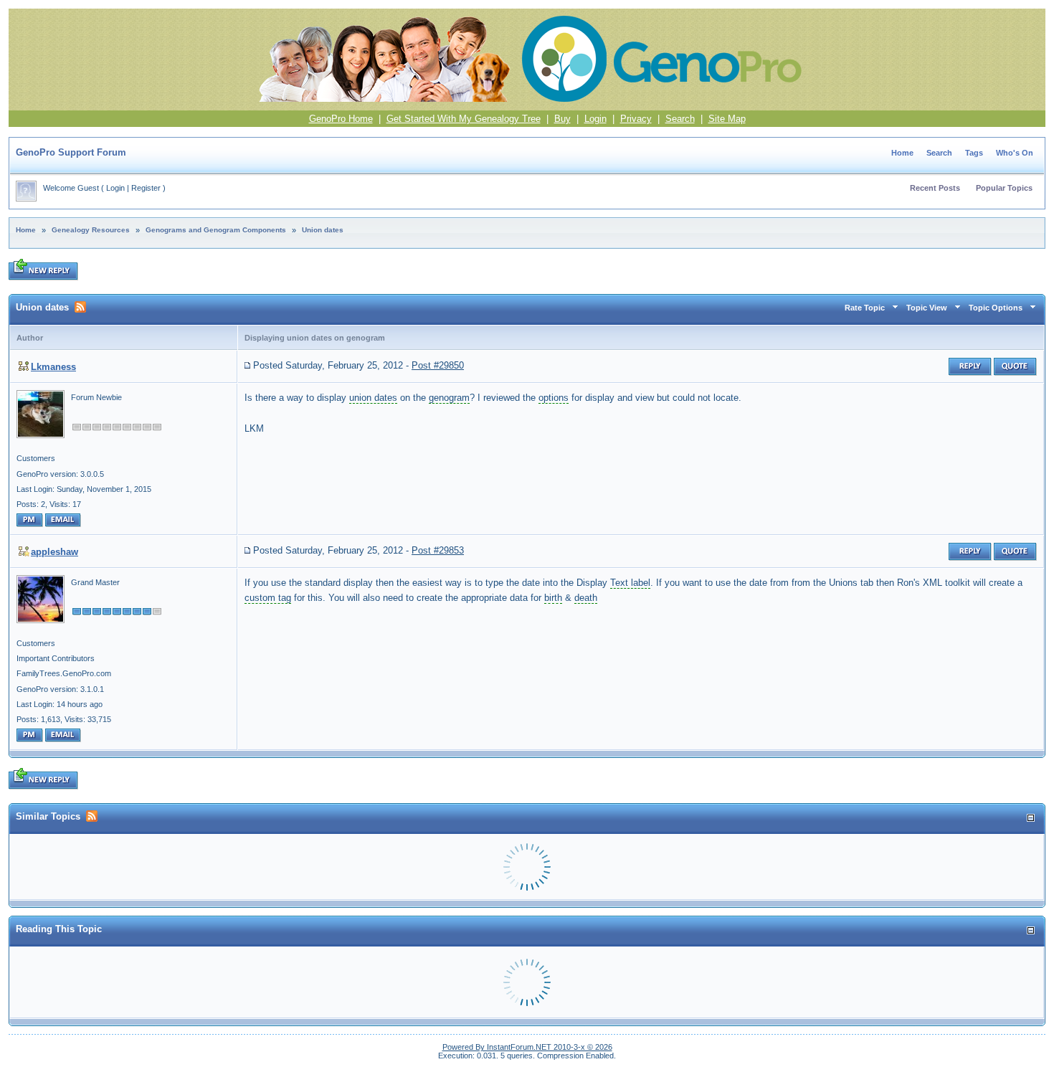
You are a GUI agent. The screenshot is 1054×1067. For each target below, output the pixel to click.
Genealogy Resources (91, 230)
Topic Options (995, 307)
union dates (373, 397)
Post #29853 (438, 550)
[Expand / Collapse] (1030, 818)
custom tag (267, 597)
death (585, 597)
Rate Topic (865, 307)
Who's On (1014, 152)
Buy (562, 118)
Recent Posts (935, 188)
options (553, 397)
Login (595, 118)
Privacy (636, 118)
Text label (630, 582)
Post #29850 (438, 365)
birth (553, 597)
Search (680, 118)
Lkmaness (53, 366)
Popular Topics (1004, 188)
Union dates (322, 230)
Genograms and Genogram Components (216, 230)
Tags (974, 152)
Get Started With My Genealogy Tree (463, 118)
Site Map (727, 118)
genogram (449, 397)
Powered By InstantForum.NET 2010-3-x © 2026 (527, 1047)
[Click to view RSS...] (80, 307)
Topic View (926, 307)
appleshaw (54, 551)
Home (902, 152)
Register (146, 188)
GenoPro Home (341, 118)
